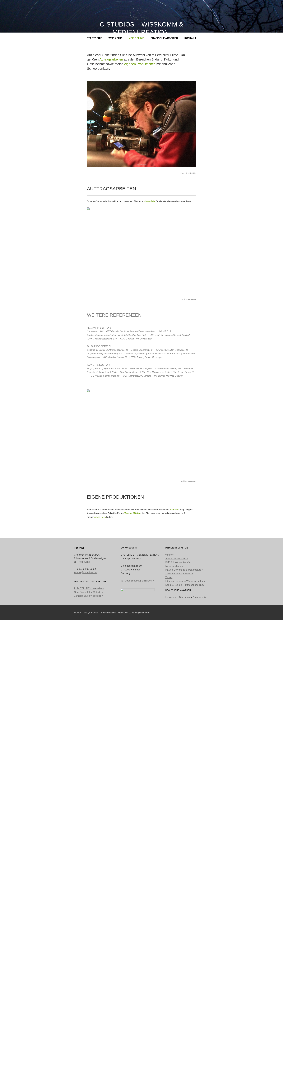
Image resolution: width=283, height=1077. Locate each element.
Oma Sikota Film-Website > (88, 592)
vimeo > (169, 555)
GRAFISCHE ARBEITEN (164, 38)
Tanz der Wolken (132, 513)
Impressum (171, 597)
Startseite (174, 509)
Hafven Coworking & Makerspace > (184, 570)
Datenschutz (199, 597)
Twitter (168, 577)
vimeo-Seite (149, 201)
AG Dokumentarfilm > (176, 558)
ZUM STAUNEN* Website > (89, 588)
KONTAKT (190, 38)
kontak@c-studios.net (85, 572)
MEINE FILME (136, 38)
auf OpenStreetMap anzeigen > (137, 580)
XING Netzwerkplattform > (179, 573)
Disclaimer (185, 597)
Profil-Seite (84, 562)
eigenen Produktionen (139, 64)
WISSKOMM (115, 38)
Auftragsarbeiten (111, 59)
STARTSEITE (94, 38)
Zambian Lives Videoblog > (88, 596)
